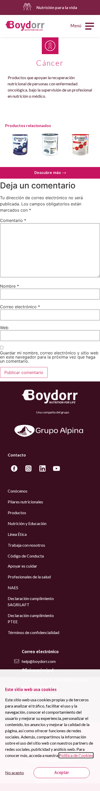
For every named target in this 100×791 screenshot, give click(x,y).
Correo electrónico (20, 307)
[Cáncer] (50, 45)
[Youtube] (56, 468)
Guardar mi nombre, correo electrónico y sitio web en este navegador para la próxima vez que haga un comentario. (49, 357)
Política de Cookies (76, 755)
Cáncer (50, 62)
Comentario (13, 220)
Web (4, 328)
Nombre (9, 286)
